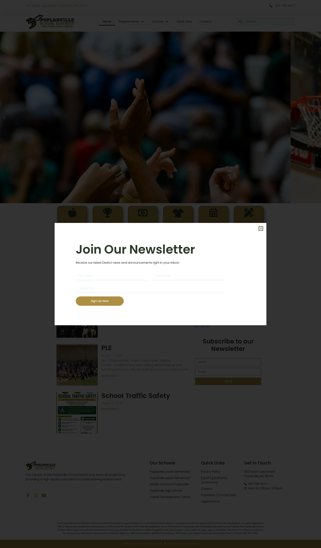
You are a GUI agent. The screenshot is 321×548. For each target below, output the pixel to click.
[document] (160, 274)
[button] (261, 228)
